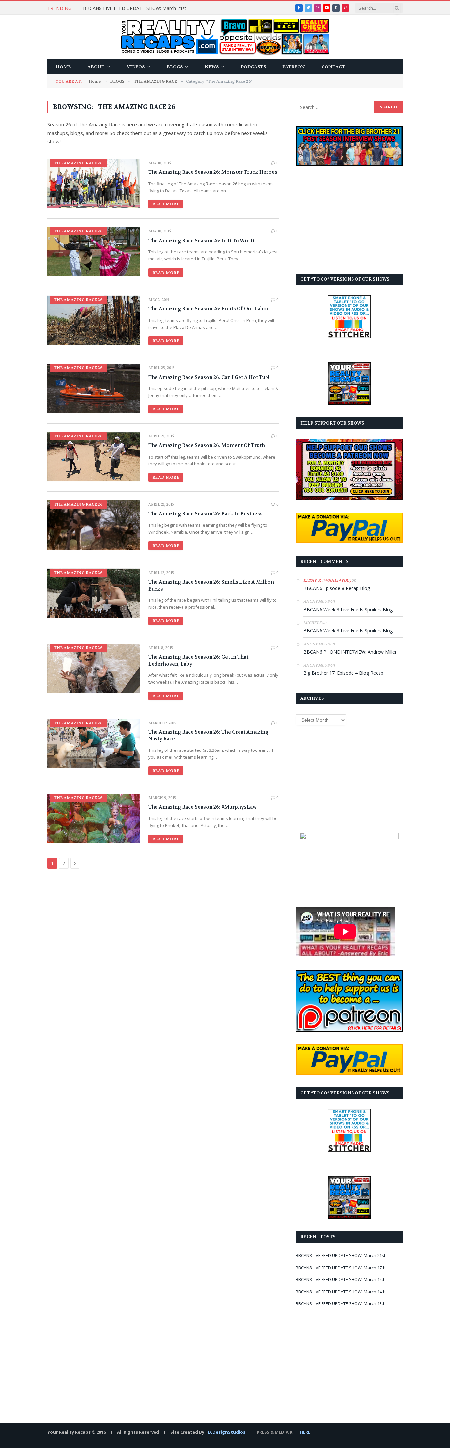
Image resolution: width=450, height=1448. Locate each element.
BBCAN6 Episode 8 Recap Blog (336, 588)
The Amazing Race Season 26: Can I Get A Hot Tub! (208, 377)
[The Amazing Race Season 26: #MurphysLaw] (93, 818)
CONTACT (333, 67)
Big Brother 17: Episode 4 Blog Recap (343, 673)
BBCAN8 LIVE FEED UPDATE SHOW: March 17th (341, 1268)
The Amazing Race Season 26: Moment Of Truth (206, 445)
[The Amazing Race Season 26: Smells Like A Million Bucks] (93, 593)
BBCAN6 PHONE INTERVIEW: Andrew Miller (350, 652)
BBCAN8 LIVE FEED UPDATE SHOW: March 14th (341, 1292)
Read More (165, 204)
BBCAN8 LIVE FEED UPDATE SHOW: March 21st (134, 8)
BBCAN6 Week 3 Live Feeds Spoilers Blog (348, 609)
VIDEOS (136, 67)
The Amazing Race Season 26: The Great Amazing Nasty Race (208, 735)
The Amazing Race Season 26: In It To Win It (201, 240)
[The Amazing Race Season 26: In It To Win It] (93, 251)
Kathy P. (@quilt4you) (327, 580)
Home (63, 67)
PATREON (293, 67)
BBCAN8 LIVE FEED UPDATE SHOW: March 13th (341, 1303)
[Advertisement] (349, 220)
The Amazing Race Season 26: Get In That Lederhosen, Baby (198, 660)
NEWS (212, 67)
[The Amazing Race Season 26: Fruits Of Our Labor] (93, 320)
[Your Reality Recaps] (225, 37)
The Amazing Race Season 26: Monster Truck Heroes (212, 172)
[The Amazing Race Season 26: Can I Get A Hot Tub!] (93, 388)
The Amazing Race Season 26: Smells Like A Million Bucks (211, 585)
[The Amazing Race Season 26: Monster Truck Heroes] (93, 183)
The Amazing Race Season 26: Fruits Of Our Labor (208, 308)
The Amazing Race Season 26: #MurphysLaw (202, 807)
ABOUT (96, 67)
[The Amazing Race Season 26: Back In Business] (93, 524)
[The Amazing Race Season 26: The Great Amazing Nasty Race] (93, 743)
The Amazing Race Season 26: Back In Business (205, 514)
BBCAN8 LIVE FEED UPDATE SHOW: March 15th (341, 1279)
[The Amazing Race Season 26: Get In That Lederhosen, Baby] (93, 668)
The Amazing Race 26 (78, 163)
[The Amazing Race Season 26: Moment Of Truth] (93, 456)
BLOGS (175, 67)
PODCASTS (253, 67)
